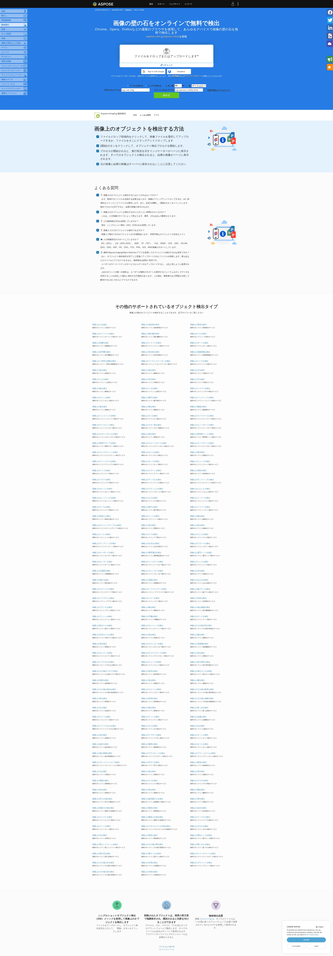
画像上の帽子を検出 (149, 397)
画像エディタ (7, 79)
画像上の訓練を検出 (100, 342)
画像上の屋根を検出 (100, 780)
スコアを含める (154, 85)
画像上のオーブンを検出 (102, 561)
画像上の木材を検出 (149, 871)
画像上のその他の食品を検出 (104, 689)
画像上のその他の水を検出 (103, 862)
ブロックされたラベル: (164, 90)
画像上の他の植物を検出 (102, 753)
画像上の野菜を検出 (149, 835)
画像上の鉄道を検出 (198, 762)
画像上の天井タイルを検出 (103, 634)
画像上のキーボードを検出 (103, 552)
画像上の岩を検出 (197, 771)
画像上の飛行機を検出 (150, 333)
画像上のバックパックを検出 (202, 397)
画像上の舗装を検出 (149, 744)
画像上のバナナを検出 (101, 479)
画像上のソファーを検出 (200, 507)
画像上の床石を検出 (149, 671)
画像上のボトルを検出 (150, 452)
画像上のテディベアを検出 (103, 589)
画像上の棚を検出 (197, 789)
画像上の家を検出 (148, 707)
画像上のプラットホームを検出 (203, 753)
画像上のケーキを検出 (101, 507)
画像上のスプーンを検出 (151, 470)
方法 (135, 115)
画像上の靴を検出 (148, 406)
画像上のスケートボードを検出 (154, 443)
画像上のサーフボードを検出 (202, 443)
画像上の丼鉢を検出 (198, 470)
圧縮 (3, 29)
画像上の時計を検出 (100, 580)
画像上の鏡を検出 (197, 516)
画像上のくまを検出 (149, 388)
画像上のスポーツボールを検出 (105, 434)
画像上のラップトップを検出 (104, 543)
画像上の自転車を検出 (150, 324)
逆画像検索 (6, 20)
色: (190, 85)
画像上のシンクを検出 (199, 561)
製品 (151, 4)
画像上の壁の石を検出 (101, 853)
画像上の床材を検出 (100, 680)
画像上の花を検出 (148, 680)
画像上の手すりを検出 (150, 762)
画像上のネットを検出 (199, 735)
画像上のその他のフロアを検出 (105, 671)
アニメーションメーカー (12, 74)
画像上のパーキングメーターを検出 (155, 361)
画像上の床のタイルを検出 (201, 671)
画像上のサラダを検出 (199, 780)
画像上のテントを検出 (101, 826)
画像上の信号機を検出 (101, 352)
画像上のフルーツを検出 (151, 689)
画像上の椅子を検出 (149, 507)
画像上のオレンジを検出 (102, 488)
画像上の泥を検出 (197, 653)
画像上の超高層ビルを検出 (152, 798)
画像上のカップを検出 (150, 461)
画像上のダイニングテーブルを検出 (106, 525)
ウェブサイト (174, 4)
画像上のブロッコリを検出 (152, 488)
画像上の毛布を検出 (198, 598)
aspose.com (153, 36)
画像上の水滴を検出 (149, 862)
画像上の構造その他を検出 (152, 817)
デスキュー (6, 56)
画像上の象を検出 (99, 388)
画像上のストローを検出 (102, 817)
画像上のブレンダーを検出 (152, 570)
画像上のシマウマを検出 (200, 388)
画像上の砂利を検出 (149, 698)
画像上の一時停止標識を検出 (104, 361)
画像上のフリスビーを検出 (103, 425)
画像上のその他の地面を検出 (202, 698)
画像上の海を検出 (148, 789)
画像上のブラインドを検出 (201, 862)
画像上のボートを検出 (199, 342)
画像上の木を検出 (99, 835)
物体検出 (5, 24)
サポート (161, 4)
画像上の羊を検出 (148, 379)
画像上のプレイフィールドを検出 (106, 762)
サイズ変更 (6, 33)
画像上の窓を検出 (148, 525)
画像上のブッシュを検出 (102, 616)
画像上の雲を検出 (99, 643)
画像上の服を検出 (197, 634)
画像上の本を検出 (197, 570)
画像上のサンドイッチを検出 (202, 479)
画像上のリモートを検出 (200, 543)
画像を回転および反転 (11, 43)
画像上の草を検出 (99, 698)
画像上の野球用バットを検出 (202, 434)
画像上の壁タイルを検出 (151, 853)
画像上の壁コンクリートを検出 (105, 844)
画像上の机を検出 (197, 525)
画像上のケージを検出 (199, 616)
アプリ (156, 115)
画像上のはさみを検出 (199, 580)
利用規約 (176, 76)
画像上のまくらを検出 (199, 744)
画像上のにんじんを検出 (200, 488)
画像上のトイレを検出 (101, 534)
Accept (306, 940)
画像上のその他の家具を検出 (202, 689)
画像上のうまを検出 (100, 379)
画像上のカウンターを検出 (152, 643)
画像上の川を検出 (99, 771)
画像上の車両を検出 (198, 324)
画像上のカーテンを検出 (102, 653)
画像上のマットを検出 (150, 716)
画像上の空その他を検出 (102, 798)
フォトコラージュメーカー (13, 65)
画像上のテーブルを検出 (200, 817)
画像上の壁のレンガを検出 (201, 835)
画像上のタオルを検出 (199, 826)
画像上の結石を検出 (198, 808)
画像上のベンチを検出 (199, 361)
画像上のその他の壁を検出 (152, 844)
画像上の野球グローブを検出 (104, 443)
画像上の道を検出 (148, 771)
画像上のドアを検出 (149, 534)
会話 (3, 11)
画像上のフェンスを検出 (151, 662)
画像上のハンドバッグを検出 (104, 415)
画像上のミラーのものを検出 (104, 725)
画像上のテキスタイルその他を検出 (155, 826)
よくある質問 (145, 115)
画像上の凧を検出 (148, 434)
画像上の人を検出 (99, 324)
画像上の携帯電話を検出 (151, 552)
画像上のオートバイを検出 (103, 333)
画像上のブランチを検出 (102, 607)
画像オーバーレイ (9, 93)
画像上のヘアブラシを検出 (103, 598)
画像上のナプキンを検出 (151, 735)
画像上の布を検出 (148, 634)
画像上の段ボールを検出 (102, 625)
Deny (316, 946)
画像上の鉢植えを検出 (101, 516)
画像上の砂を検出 (99, 789)
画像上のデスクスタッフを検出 (154, 653)
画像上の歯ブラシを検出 (200, 589)
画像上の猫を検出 (148, 370)
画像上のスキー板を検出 (151, 425)
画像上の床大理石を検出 (200, 662)
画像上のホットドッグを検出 (104, 497)
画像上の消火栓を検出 (150, 352)
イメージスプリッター (11, 88)
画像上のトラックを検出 (151, 342)
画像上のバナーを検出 (150, 598)
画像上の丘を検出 (99, 707)
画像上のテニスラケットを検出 (105, 452)
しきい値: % (175, 85)
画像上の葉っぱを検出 (199, 707)
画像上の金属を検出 (198, 716)
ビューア (5, 52)
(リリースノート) (166, 949)
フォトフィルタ (8, 84)
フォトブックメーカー (11, 70)
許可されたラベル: (113, 90)
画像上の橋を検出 (148, 607)
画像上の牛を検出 (197, 379)
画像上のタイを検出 (149, 415)
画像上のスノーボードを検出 (202, 425)
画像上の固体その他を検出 (103, 808)
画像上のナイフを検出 (101, 470)
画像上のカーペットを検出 (152, 625)
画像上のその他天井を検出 (201, 625)
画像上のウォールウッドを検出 (203, 853)
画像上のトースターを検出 (152, 561)
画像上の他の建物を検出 (200, 607)
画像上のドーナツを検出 (200, 497)
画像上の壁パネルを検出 (200, 844)
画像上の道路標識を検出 (200, 352)
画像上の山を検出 (197, 725)
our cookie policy (312, 935)
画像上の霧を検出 (197, 680)
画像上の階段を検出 (149, 808)
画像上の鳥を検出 (99, 370)
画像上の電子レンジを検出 (201, 552)
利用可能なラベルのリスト (219, 90)
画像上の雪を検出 (197, 798)
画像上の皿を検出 (197, 452)
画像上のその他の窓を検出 (103, 871)
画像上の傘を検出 (99, 406)
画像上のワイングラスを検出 (104, 461)
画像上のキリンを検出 (101, 397)
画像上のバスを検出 (198, 333)
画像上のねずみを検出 (150, 543)
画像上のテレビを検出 (199, 534)
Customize (296, 946)
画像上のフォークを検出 (200, 461)
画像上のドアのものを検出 (103, 662)
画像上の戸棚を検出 (149, 616)
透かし (4, 15)
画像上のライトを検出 (101, 716)
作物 (3, 38)
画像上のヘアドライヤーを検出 (154, 589)
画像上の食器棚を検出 (199, 643)
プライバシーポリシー (193, 76)
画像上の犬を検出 (197, 370)
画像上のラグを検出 (149, 780)
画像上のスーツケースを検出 (202, 415)
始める (166, 95)
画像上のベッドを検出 (150, 516)
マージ (4, 47)
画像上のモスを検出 (149, 725)
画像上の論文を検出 (100, 744)
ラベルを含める (136, 85)
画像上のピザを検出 (149, 497)
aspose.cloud (171, 36)
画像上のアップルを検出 (151, 479)
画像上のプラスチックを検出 (153, 753)
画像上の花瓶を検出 (149, 580)
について (188, 4)
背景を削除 (6, 61)
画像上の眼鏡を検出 (198, 406)
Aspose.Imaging (207, 918)
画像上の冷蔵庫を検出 (101, 570)
